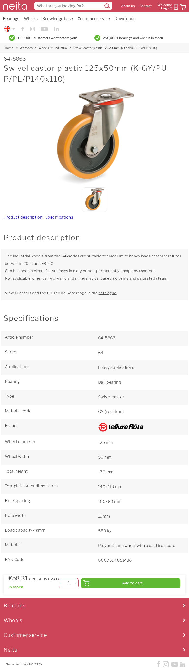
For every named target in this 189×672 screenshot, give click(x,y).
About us (128, 6)
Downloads (124, 18)
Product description (23, 217)
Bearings (11, 18)
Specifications (59, 217)
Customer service (94, 18)
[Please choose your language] (9, 29)
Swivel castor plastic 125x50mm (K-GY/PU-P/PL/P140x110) (115, 48)
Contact (146, 6)
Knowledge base (57, 18)
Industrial (61, 48)
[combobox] (73, 6)
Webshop (26, 48)
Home (9, 48)
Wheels (31, 18)
